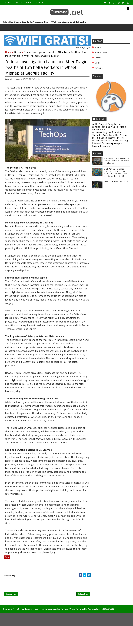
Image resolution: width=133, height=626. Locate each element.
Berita (17, 52)
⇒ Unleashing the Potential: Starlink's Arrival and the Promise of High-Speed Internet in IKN (110, 135)
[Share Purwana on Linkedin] (89, 575)
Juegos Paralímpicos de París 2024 (27, 109)
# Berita (14, 557)
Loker (97, 63)
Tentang (39, 2)
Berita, (37, 79)
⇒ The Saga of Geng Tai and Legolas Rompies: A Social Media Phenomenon (109, 126)
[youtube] (128, 3)
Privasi (29, 2)
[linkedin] (123, 3)
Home (8, 52)
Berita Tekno (101, 53)
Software (99, 68)
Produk (19, 2)
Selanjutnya (83, 594)
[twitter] (105, 3)
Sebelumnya (11, 594)
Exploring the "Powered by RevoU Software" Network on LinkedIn (116, 160)
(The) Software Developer (116, 182)
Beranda (8, 2)
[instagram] (119, 3)
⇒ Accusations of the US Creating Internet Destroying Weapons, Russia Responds (110, 143)
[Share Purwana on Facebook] (80, 575)
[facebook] (110, 3)
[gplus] (114, 3)
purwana (8, 609)
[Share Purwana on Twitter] (84, 575)
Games (98, 58)
